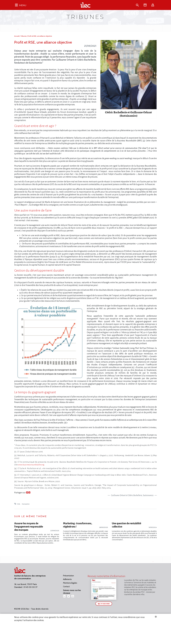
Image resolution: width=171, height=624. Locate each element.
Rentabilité (26, 504)
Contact (66, 586)
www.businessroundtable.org (31, 465)
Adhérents (67, 579)
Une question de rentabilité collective (126, 525)
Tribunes (24, 36)
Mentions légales (70, 583)
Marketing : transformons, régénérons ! (77, 525)
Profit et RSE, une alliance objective (40, 36)
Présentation (68, 576)
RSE (18, 504)
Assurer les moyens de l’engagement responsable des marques (28, 526)
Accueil (17, 36)
